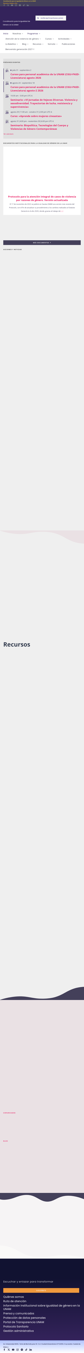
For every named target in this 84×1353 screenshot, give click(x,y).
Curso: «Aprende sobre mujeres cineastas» (36, 116)
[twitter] (8, 5)
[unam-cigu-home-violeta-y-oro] (42, 478)
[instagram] (16, 5)
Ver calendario (8, 134)
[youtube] (12, 5)
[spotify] (20, 5)
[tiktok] (24, 5)
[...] (61, 211)
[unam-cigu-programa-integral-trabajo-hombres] (42, 439)
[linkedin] (28, 5)
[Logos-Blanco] (17, 9)
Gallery (45, 169)
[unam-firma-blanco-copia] (9, 1267)
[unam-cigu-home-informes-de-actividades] (42, 347)
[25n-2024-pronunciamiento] (42, 218)
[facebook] (4, 5)
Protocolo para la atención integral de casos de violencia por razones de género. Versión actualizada (38, 169)
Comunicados (9, 1113)
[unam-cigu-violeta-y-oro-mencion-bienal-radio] (42, 1032)
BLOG (5, 1141)
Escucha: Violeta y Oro (10, 3)
